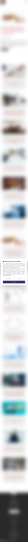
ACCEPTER (14, 282)
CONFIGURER (8, 278)
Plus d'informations (7, 275)
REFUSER (20, 278)
